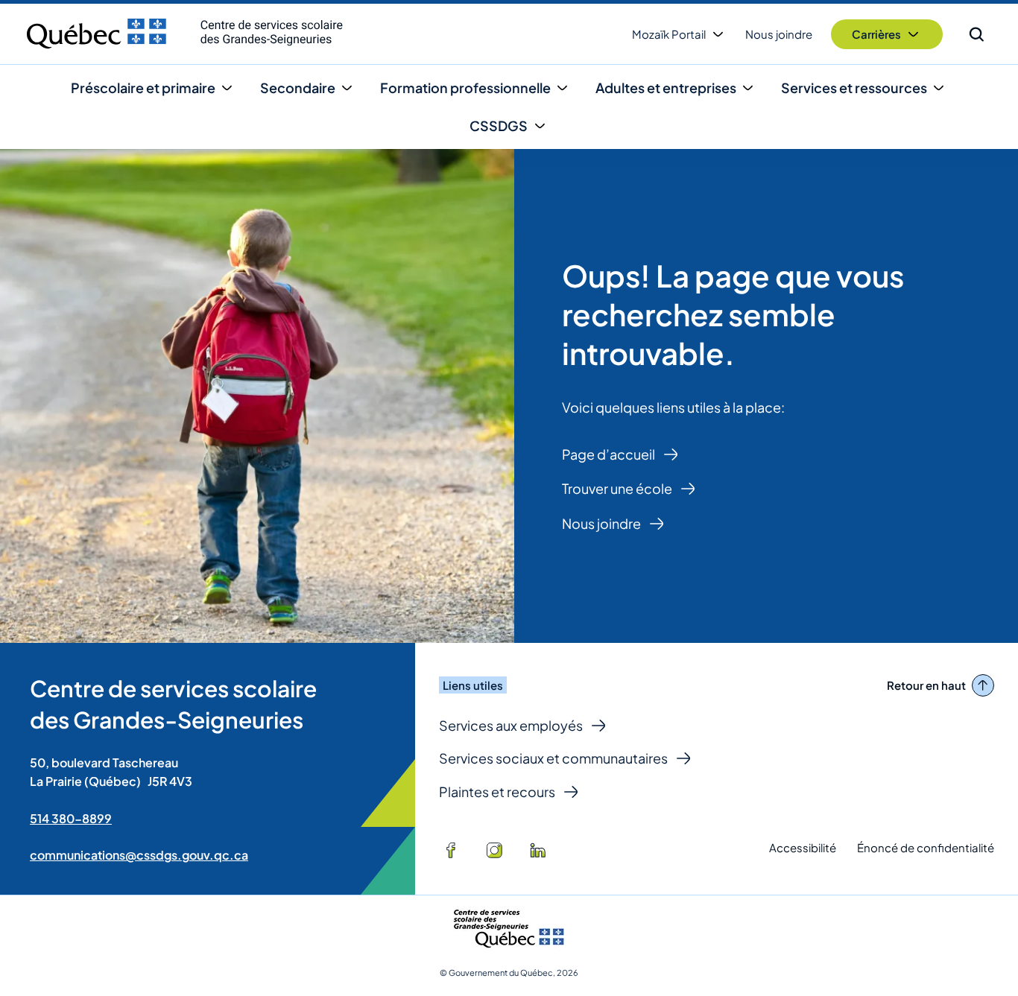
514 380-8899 (71, 818)
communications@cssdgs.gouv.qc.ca (139, 855)
